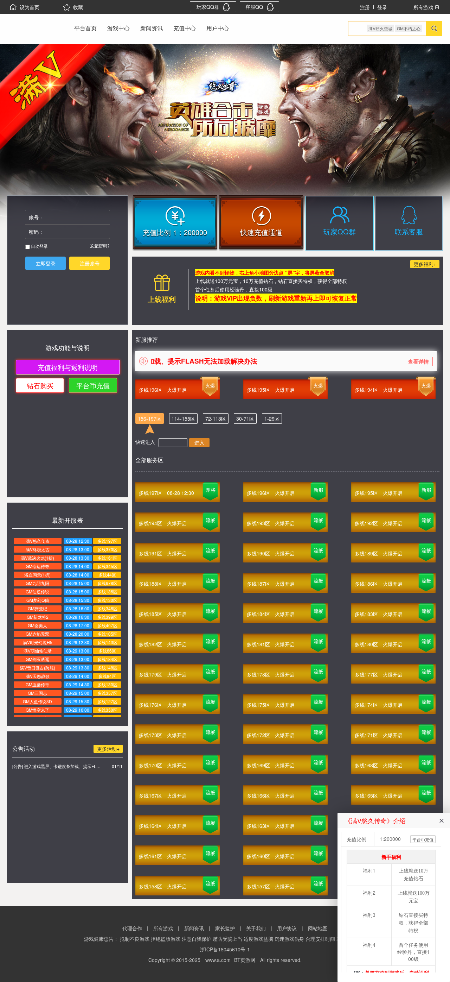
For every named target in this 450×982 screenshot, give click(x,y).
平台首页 (85, 28)
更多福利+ (425, 263)
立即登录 (46, 263)
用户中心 (217, 28)
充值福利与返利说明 (68, 367)
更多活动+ (108, 748)
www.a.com (218, 959)
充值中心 (184, 28)
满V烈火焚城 (380, 28)
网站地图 (318, 928)
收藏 (78, 7)
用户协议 (287, 928)
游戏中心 (118, 28)
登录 (382, 7)
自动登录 (39, 246)
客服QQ (254, 6)
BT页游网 (244, 959)
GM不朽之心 (408, 28)
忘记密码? (100, 245)
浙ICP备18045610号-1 (225, 949)
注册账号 (89, 263)
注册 (365, 7)
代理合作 (132, 928)
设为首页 (29, 7)
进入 (199, 442)
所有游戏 (163, 928)
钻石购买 (40, 385)
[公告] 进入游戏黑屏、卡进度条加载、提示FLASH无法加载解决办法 (56, 766)
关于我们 (256, 928)
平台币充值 (93, 385)
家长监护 (225, 928)
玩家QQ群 (208, 6)
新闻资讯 (151, 28)
